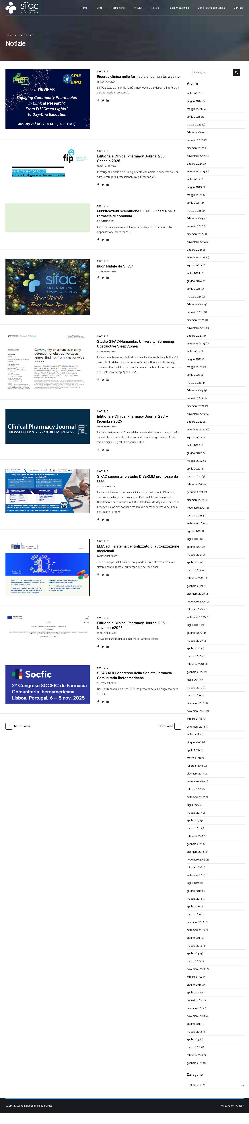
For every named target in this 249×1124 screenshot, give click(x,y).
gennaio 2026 (195, 140)
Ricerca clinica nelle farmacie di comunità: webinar (139, 76)
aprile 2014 (193, 992)
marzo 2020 (194, 656)
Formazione (118, 7)
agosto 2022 (194, 437)
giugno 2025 (194, 187)
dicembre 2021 (195, 500)
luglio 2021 (193, 539)
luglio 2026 (193, 93)
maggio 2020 (195, 640)
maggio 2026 (195, 109)
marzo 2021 (194, 570)
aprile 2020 (194, 648)
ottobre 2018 (194, 719)
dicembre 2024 (196, 234)
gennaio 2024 (195, 312)
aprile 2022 (193, 468)
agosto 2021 (194, 531)
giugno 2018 (194, 742)
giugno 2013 (194, 1024)
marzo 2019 (194, 695)
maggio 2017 (194, 812)
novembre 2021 (196, 508)
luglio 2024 (193, 273)
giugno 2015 (194, 938)
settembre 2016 (196, 875)
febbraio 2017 (195, 836)
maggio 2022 (195, 461)
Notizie (155, 7)
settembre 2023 (196, 343)
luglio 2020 (193, 625)
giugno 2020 (194, 633)
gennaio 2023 (195, 398)
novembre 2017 (196, 781)
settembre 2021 (196, 523)
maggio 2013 (194, 1031)
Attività (138, 7)
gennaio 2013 (195, 1063)
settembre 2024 (196, 257)
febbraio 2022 (195, 484)
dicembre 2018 (195, 703)
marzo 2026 (194, 124)
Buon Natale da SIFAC (115, 266)
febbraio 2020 (195, 664)
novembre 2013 (196, 1016)
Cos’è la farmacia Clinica (211, 7)
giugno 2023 (194, 359)
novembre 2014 (196, 969)
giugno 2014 (194, 985)
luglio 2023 (193, 351)
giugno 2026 (194, 101)
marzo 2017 (194, 828)
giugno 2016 (194, 891)
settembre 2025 (196, 171)
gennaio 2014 (195, 1000)
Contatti (239, 7)
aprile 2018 (193, 750)
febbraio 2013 (195, 1055)
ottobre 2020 (195, 609)
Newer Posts (22, 726)
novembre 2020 (196, 601)
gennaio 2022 (195, 492)
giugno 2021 (194, 547)
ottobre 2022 (194, 422)
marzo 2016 (194, 914)
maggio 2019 (194, 687)
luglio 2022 (193, 445)
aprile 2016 (193, 906)
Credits (240, 1106)
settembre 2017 (196, 797)
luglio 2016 (193, 883)
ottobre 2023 (194, 336)
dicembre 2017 (195, 773)
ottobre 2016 (194, 867)
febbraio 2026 (195, 132)
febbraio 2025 (195, 218)
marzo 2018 (194, 758)
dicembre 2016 (195, 852)
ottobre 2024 (194, 249)
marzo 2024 (194, 296)
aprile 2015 (193, 953)
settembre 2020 (196, 617)
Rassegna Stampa (179, 7)
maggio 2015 (194, 945)
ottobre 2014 (194, 977)
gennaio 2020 (195, 672)
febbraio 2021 (195, 578)
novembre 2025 (196, 156)
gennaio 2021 (195, 586)
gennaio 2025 (195, 226)
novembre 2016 (196, 859)
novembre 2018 (196, 711)
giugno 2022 (194, 453)
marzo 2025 (194, 210)
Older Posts (166, 726)
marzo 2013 (194, 1047)
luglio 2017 (193, 805)
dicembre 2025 (196, 148)
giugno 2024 (194, 281)
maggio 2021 (194, 554)
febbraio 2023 (195, 390)
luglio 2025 (193, 179)
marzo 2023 (194, 382)
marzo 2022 (194, 476)
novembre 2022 (196, 414)
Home (84, 7)
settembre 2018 (196, 726)
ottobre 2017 (194, 789)
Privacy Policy (227, 1106)
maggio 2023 (194, 367)
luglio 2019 (193, 680)
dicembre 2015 (195, 922)
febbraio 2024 (195, 304)
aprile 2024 (193, 289)
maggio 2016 (194, 899)
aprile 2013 (193, 1039)
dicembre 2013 (195, 1008)
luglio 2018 (193, 734)
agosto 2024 (194, 265)
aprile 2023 (193, 375)
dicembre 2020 (196, 594)
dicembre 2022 (196, 406)
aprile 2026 (193, 117)
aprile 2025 (193, 203)
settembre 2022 (196, 429)
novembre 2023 (196, 328)
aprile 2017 (193, 820)
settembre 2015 (196, 930)
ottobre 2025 (194, 163)
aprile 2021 (193, 562)
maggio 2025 (195, 195)
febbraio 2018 (195, 766)
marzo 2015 (194, 961)
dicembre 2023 (195, 320)
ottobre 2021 (194, 515)
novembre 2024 (196, 242)
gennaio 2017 (195, 844)
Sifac (99, 7)
